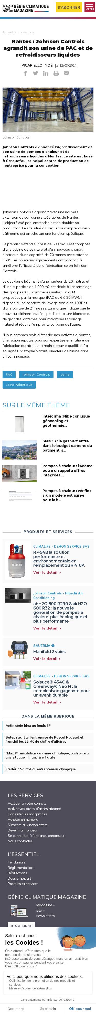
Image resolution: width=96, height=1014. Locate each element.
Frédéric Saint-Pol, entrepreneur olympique (41, 769)
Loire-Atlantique (19, 385)
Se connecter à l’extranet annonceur (36, 835)
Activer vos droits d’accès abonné (34, 808)
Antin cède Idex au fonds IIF (28, 725)
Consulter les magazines (27, 814)
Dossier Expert (19, 878)
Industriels (26, 32)
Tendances (16, 862)
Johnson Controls (36, 374)
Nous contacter (20, 841)
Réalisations (17, 873)
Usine (65, 374)
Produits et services (23, 883)
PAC (9, 374)
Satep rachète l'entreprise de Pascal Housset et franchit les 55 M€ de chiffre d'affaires (44, 739)
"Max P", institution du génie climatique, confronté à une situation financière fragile (47, 755)
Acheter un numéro (23, 819)
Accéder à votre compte (27, 803)
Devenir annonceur (22, 830)
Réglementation (20, 867)
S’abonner (69, 7)
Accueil (8, 32)
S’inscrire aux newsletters (28, 825)
